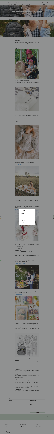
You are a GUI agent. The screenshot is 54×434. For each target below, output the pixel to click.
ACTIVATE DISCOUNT (23, 220)
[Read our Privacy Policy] (25, 223)
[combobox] (21, 216)
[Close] (34, 209)
